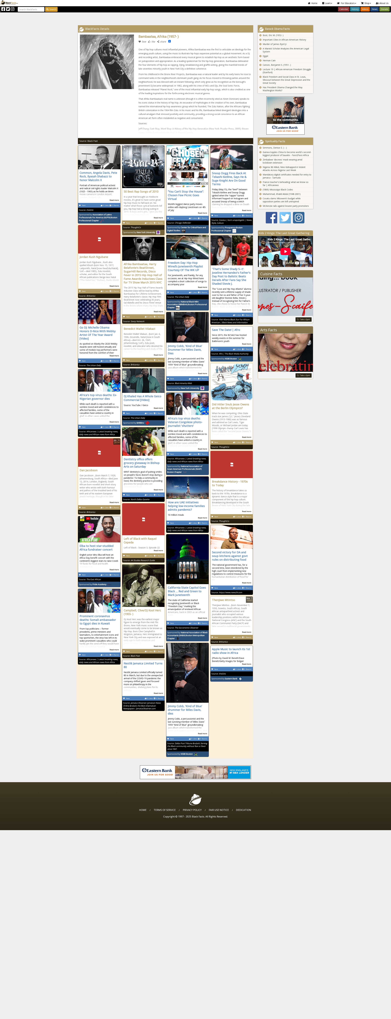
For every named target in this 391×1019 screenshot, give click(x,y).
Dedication (243, 810)
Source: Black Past (88, 141)
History (354, 9)
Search (52, 9)
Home (314, 3)
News (374, 9)
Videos (365, 9)
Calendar (343, 9)
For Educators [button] (348, 3)
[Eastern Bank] (285, 115)
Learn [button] (328, 3)
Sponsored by (98, 217)
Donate (384, 9)
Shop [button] (366, 3)
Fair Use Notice (219, 810)
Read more (114, 200)
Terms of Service (165, 810)
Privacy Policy (192, 810)
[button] (15, 1015)
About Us (384, 3)
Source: (86, 210)
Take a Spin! (305, 319)
